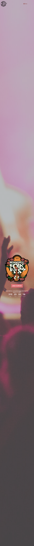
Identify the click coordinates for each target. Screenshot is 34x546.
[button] (17, 286)
